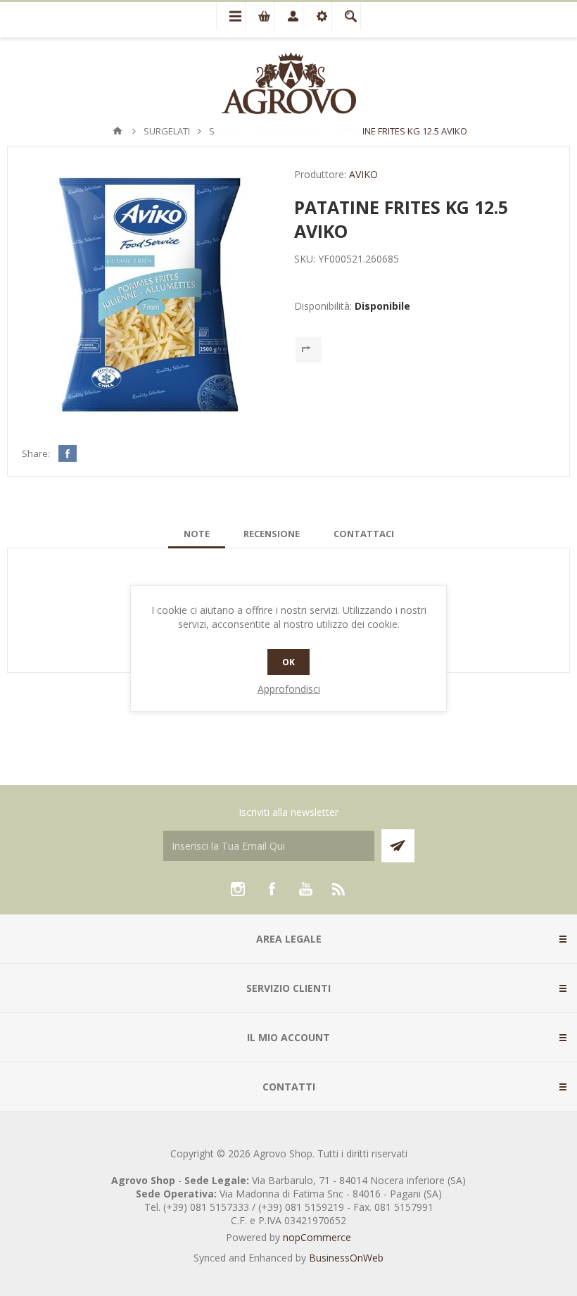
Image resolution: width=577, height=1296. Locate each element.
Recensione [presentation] (271, 533)
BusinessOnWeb (346, 1257)
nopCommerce (317, 1237)
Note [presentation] (197, 533)
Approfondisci (289, 689)
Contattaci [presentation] (364, 533)
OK (288, 662)
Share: (36, 453)
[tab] (196, 533)
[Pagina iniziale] (117, 131)
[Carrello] (260, 16)
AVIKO (363, 174)
